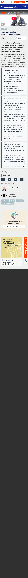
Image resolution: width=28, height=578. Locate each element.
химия (12, 200)
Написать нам (7, 175)
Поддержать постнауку (14, 226)
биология (11, 195)
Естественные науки (8, 203)
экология (19, 200)
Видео (4, 28)
